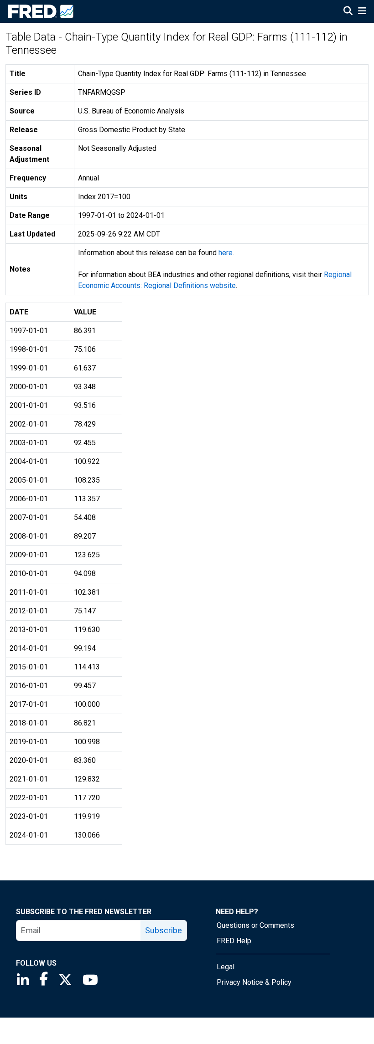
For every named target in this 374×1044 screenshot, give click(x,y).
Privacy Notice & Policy (254, 982)
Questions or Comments (255, 925)
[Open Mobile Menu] (361, 11)
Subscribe (163, 930)
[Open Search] (348, 11)
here (225, 252)
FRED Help (234, 940)
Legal (225, 966)
